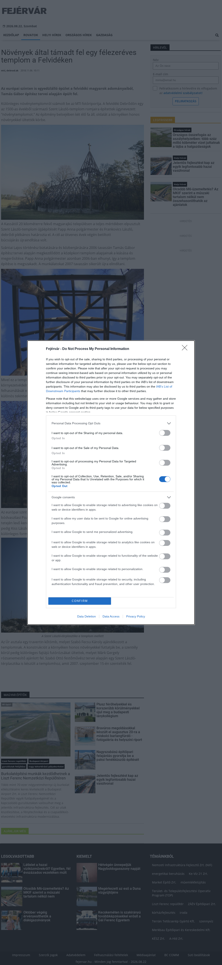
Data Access (111, 616)
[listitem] (111, 423)
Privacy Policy (135, 616)
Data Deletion (86, 616)
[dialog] (111, 483)
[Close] (186, 349)
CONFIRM (80, 601)
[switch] (164, 433)
